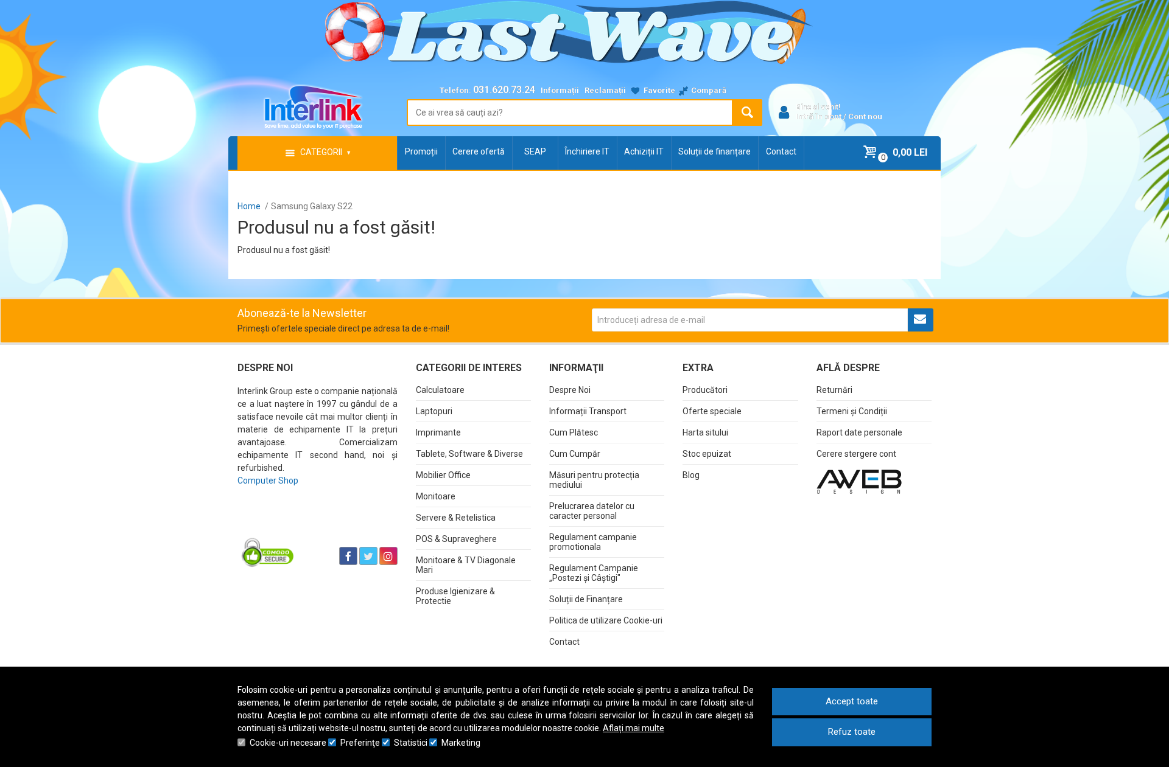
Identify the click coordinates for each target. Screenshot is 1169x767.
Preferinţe (360, 743)
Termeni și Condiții (851, 411)
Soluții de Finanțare (586, 599)
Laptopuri (434, 411)
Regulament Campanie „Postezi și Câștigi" (593, 573)
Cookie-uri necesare (288, 743)
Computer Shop (267, 480)
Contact (781, 151)
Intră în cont (818, 116)
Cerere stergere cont (856, 454)
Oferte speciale (712, 411)
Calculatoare (440, 390)
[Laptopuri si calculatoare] (313, 525)
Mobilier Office (443, 475)
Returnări (834, 390)
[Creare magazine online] (859, 481)
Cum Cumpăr (574, 454)
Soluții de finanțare (714, 151)
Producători (705, 390)
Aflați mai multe (633, 728)
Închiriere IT (587, 151)
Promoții (421, 151)
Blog (691, 475)
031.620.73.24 (504, 89)
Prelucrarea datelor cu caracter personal (591, 511)
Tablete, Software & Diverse (469, 454)
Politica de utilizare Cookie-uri (605, 620)
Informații (560, 90)
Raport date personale (859, 432)
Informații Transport (588, 411)
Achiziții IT (644, 151)
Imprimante (438, 432)
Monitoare (435, 496)
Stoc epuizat (707, 454)
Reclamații (605, 90)
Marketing (460, 743)
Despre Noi (570, 390)
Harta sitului (705, 432)
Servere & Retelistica (456, 517)
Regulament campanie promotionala (593, 542)
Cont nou (865, 116)
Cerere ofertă (478, 151)
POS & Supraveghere (456, 539)
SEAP (535, 151)
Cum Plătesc (573, 432)
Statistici (410, 743)
